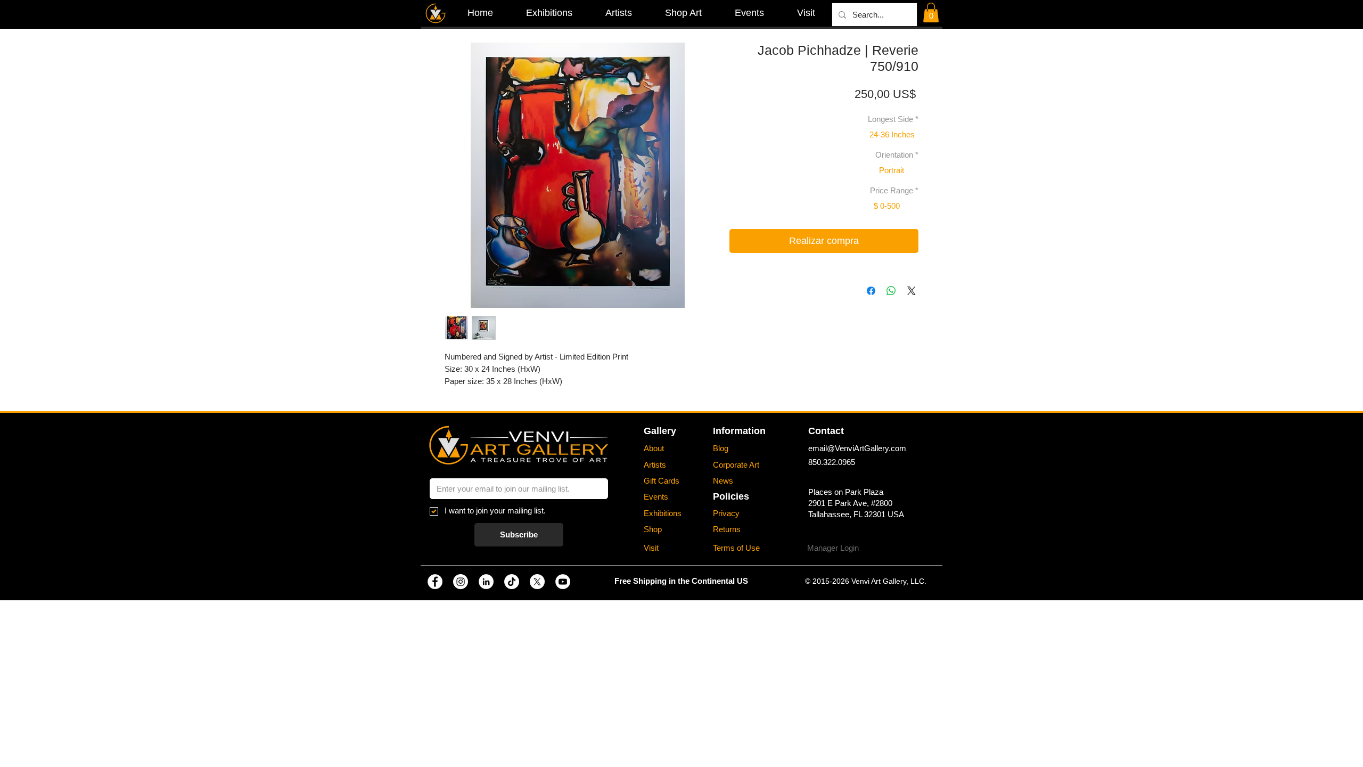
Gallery (660, 431)
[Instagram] (460, 581)
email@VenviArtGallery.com (857, 448)
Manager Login (833, 547)
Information (739, 431)
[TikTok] (511, 581)
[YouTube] (562, 581)
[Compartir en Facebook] (871, 290)
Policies (731, 496)
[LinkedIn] (486, 581)
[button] (931, 12)
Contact (826, 431)
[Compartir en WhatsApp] (891, 290)
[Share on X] (911, 290)
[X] (537, 581)
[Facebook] (435, 581)
